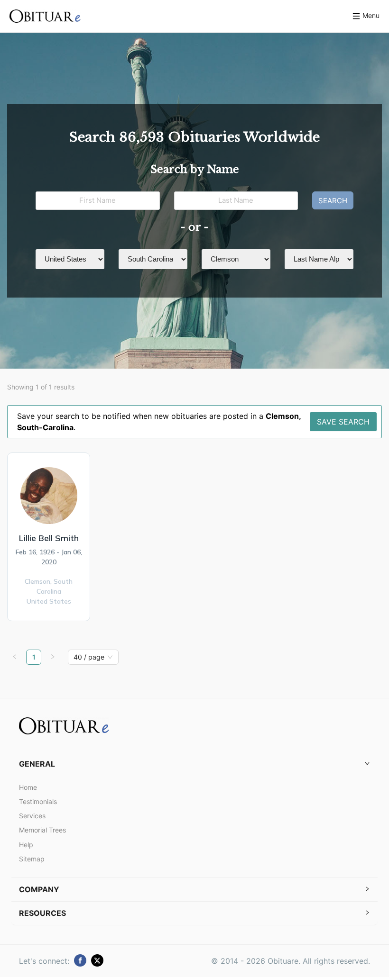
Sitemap (32, 859)
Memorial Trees (42, 830)
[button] (194, 764)
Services (32, 816)
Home (28, 787)
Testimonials (38, 801)
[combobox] (89, 657)
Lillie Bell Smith (49, 538)
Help (26, 845)
